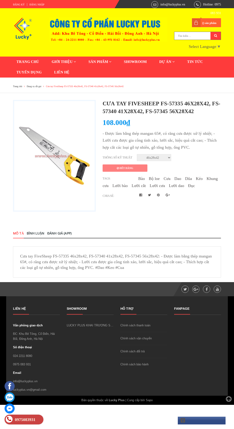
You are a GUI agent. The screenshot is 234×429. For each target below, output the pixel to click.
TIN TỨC (195, 62)
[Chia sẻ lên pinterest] (159, 195)
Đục (191, 185)
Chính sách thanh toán (135, 325)
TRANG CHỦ (27, 62)
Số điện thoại (22, 347)
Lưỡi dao (176, 185)
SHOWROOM (135, 62)
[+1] (167, 195)
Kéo (199, 178)
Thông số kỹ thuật (117, 157)
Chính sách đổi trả (132, 351)
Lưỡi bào (120, 185)
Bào (141, 178)
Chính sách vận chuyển (136, 338)
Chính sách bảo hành (134, 364)
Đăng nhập (36, 4)
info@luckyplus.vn (172, 4)
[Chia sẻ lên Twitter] (150, 195)
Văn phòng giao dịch (28, 325)
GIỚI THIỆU (63, 62)
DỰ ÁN (165, 62)
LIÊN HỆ (61, 72)
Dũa (188, 178)
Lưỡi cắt (139, 185)
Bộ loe (154, 178)
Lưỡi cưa (157, 185)
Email (17, 372)
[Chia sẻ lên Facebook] (141, 195)
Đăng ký (19, 4)
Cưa (167, 178)
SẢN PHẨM (98, 62)
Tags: (107, 178)
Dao (177, 178)
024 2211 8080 (22, 356)
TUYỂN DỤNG (29, 72)
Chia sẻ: (108, 196)
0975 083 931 (22, 364)
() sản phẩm (209, 23)
